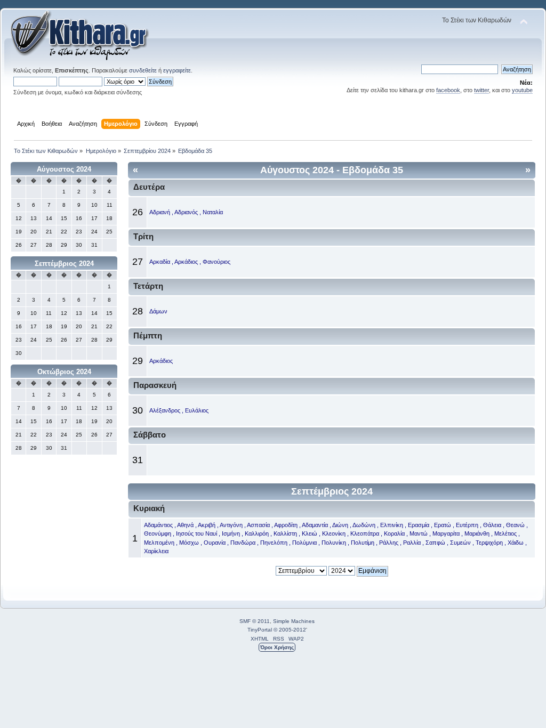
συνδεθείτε (143, 70)
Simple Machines (294, 621)
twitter (481, 90)
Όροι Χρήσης (277, 647)
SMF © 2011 (254, 621)
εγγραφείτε (177, 70)
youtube (522, 90)
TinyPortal (259, 630)
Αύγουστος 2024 (64, 169)
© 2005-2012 (290, 630)
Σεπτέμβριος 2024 (64, 264)
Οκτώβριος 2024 (64, 372)
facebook (448, 90)
